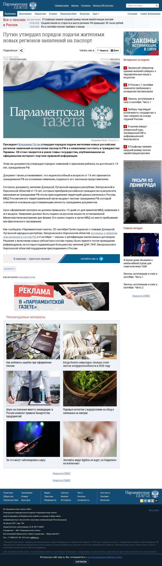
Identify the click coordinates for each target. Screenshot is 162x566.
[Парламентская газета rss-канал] (141, 500)
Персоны (48, 496)
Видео (47, 493)
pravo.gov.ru (115, 59)
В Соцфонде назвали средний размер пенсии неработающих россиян (70, 19)
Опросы (65, 493)
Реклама (104, 496)
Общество (40, 13)
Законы (75, 5)
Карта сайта (154, 510)
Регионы (82, 496)
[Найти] (157, 6)
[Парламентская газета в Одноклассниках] (152, 500)
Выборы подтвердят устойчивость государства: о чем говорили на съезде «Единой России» (140, 114)
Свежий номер (62, 5)
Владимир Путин (30, 144)
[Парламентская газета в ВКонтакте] (145, 500)
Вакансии (104, 500)
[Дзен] (114, 50)
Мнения (64, 496)
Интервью (66, 500)
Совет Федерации (150, 13)
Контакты (105, 493)
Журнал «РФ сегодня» (103, 5)
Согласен (81, 562)
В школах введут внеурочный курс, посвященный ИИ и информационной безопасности (135, 133)
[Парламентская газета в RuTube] (156, 500)
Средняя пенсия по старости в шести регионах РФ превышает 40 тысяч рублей (76, 23)
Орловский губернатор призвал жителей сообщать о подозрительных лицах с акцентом (140, 72)
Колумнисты (84, 500)
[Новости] (102, 50)
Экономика (25, 13)
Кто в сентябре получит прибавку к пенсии (57, 26)
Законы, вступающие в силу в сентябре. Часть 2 (140, 286)
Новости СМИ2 (61, 473)
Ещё (95, 13)
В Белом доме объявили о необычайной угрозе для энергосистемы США (138, 263)
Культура (85, 13)
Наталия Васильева (17, 59)
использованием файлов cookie (105, 557)
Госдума (132, 13)
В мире (53, 13)
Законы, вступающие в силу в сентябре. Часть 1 (139, 100)
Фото (80, 493)
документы (9, 268)
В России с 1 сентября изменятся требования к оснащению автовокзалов (138, 88)
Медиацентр (50, 500)
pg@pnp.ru (34, 538)
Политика (10, 13)
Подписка (85, 5)
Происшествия (68, 13)
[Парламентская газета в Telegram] (149, 500)
